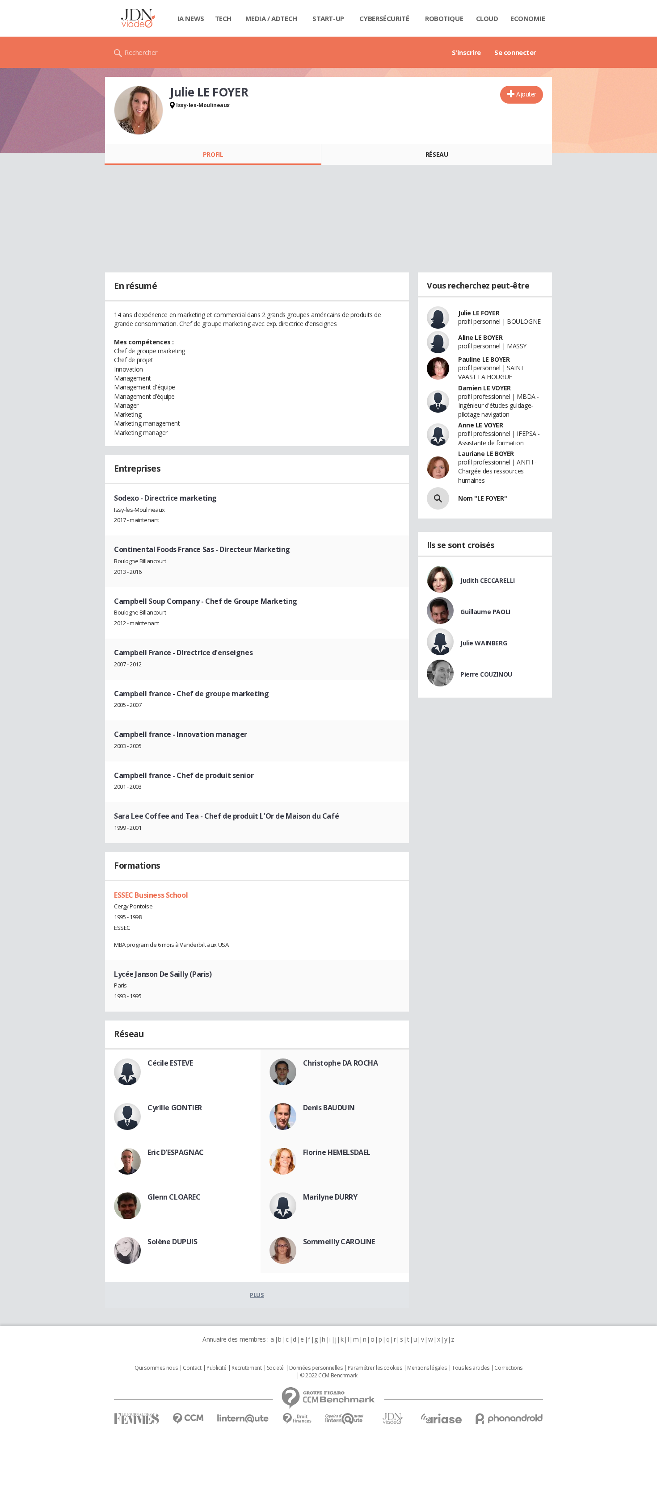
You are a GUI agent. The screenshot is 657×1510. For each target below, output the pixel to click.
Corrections (508, 1368)
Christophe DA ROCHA (340, 1063)
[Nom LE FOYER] (438, 498)
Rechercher (141, 52)
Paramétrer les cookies (375, 1368)
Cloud (487, 18)
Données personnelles (316, 1368)
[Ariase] (441, 1418)
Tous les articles (470, 1368)
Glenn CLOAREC (174, 1197)
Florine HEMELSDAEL (337, 1152)
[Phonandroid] (509, 1418)
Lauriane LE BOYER (486, 453)
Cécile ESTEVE (170, 1063)
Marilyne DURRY (330, 1197)
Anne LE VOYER (480, 425)
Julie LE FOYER (478, 313)
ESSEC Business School (151, 895)
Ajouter (526, 94)
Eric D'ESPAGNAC (175, 1152)
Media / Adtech (271, 18)
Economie (527, 18)
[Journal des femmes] (136, 1418)
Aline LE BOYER (480, 337)
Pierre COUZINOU (486, 674)
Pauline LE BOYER (484, 359)
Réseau (436, 154)
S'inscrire (466, 52)
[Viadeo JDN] (392, 1418)
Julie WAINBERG (483, 643)
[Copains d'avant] (344, 1418)
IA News (190, 18)
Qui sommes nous (156, 1368)
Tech (223, 18)
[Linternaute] (243, 1418)
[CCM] (188, 1418)
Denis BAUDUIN (329, 1108)
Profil (213, 154)
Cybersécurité (384, 18)
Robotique (444, 18)
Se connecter (515, 52)
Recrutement (246, 1368)
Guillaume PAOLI (485, 611)
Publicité (216, 1368)
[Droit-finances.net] (297, 1418)
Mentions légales (426, 1368)
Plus (257, 1295)
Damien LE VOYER (484, 388)
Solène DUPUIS (172, 1241)
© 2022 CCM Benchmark (329, 1375)
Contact (192, 1368)
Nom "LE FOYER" (482, 498)
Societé (275, 1368)
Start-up (328, 18)
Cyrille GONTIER (174, 1108)
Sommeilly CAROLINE (339, 1241)
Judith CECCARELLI (487, 580)
